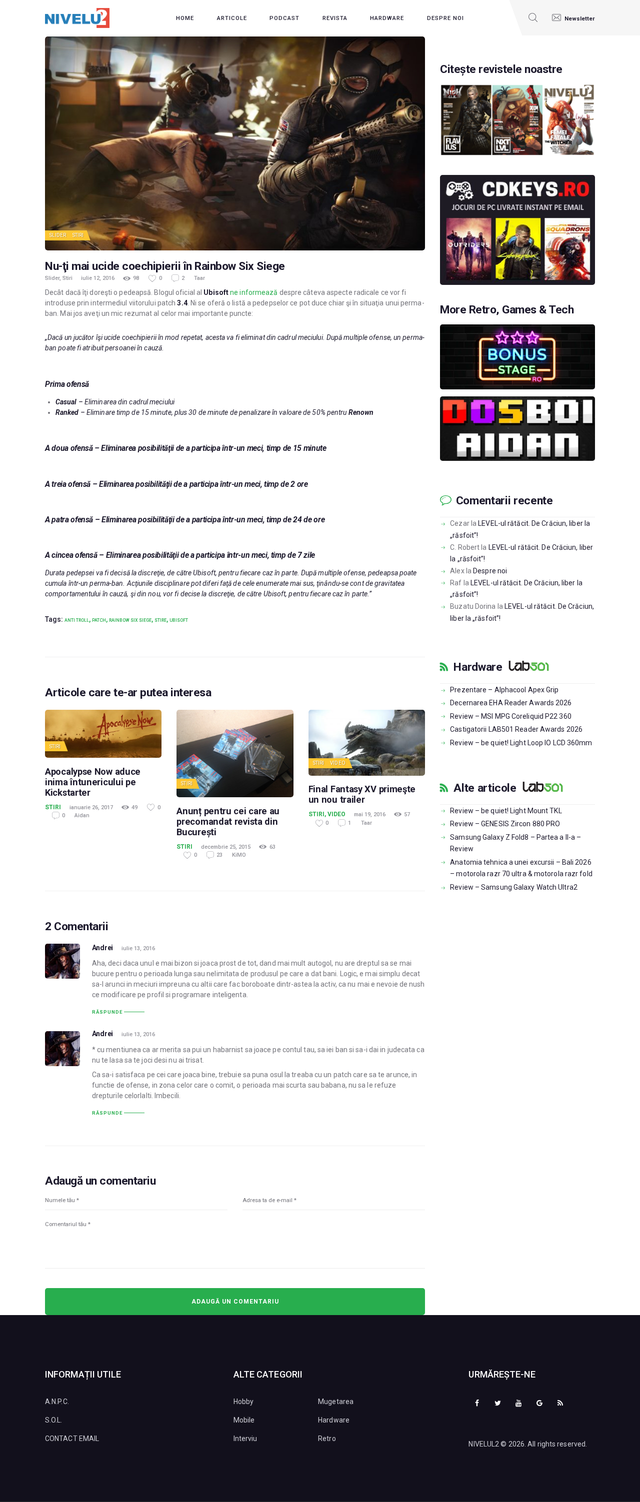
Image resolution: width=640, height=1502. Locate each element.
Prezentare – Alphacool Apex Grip (504, 690)
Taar (199, 278)
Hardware (478, 667)
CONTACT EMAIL (72, 1439)
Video (338, 763)
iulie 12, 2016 (97, 278)
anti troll (76, 620)
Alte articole (485, 788)
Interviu (246, 1439)
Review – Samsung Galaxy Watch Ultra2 (514, 887)
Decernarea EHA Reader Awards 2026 (511, 703)
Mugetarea (336, 1402)
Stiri (78, 235)
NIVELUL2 (483, 1444)
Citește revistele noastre (501, 69)
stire (160, 620)
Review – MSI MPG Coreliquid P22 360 (511, 716)
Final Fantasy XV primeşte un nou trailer (362, 794)
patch (99, 620)
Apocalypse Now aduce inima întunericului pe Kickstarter (92, 782)
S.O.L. (53, 1420)
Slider (58, 235)
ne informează (254, 292)
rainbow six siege (130, 620)
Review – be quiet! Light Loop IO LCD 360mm (521, 743)
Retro (327, 1439)
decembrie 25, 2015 (225, 847)
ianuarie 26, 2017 (91, 807)
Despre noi (490, 571)
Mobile (244, 1420)
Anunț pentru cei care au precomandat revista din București (228, 821)
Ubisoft (179, 620)
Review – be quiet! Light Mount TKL (506, 811)
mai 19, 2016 (370, 814)
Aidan (82, 815)
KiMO (239, 855)
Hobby (244, 1402)
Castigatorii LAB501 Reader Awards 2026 (516, 729)
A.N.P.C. (57, 1402)
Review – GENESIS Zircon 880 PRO (505, 824)
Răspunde (107, 1012)
